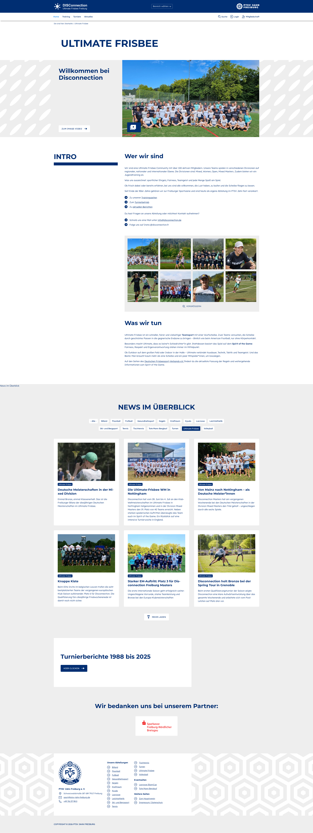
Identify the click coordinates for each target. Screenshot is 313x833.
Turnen (175, 428)
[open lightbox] (190, 98)
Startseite (69, 23)
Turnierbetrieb (142, 202)
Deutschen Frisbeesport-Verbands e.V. (164, 361)
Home (56, 16)
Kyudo (188, 421)
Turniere (77, 16)
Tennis (125, 428)
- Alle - (93, 421)
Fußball (129, 421)
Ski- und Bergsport (109, 428)
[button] (162, 6)
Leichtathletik (216, 421)
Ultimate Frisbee (191, 428)
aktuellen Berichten (142, 206)
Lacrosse (200, 421)
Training (66, 16)
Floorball (116, 421)
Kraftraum (175, 421)
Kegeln (162, 421)
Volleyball (208, 428)
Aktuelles (88, 16)
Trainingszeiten (149, 197)
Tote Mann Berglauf (158, 428)
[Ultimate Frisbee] (70, 6)
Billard (104, 421)
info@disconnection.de (169, 220)
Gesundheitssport (145, 421)
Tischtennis (138, 428)
